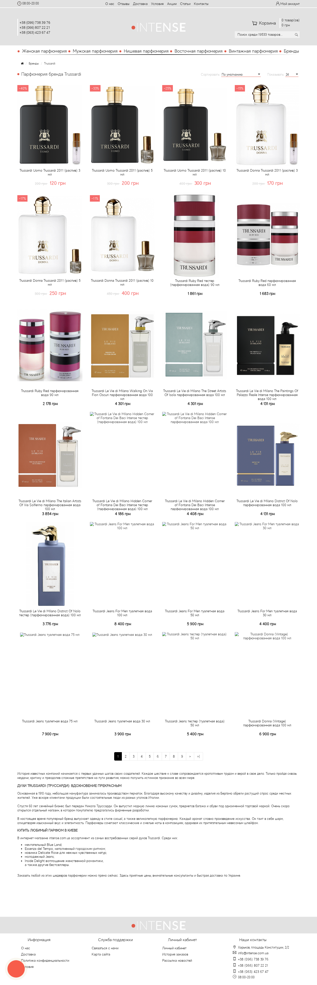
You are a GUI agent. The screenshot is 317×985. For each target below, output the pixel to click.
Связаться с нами (105, 948)
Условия (157, 4)
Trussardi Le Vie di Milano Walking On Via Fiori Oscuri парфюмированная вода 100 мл (122, 395)
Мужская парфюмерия (95, 51)
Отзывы (124, 4)
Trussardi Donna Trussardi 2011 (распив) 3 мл (267, 172)
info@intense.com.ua (253, 953)
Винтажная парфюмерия (253, 51)
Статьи (185, 4)
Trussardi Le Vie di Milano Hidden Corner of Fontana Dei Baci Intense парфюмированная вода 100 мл (195, 505)
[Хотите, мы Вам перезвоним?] (16, 969)
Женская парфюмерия (44, 51)
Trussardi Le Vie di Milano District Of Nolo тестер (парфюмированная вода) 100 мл (50, 613)
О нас (109, 4)
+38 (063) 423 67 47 (35, 32)
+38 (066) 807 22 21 (35, 27)
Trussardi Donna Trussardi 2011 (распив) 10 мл (122, 282)
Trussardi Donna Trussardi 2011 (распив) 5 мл (49, 282)
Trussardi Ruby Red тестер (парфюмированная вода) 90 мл (194, 283)
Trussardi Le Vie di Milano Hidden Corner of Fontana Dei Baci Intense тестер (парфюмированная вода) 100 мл (122, 505)
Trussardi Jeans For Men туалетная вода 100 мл (122, 613)
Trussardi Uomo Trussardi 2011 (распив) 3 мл (50, 172)
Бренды (291, 51)
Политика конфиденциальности (45, 960)
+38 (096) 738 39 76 (35, 22)
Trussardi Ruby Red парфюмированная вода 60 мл (267, 283)
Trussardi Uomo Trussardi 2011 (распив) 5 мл (122, 172)
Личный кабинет (174, 948)
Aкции (172, 4)
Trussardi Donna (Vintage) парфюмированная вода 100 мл (267, 723)
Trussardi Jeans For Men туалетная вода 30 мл (267, 613)
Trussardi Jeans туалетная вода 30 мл (122, 721)
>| (198, 756)
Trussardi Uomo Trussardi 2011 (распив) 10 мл (195, 172)
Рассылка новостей (177, 960)
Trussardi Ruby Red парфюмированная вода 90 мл (50, 393)
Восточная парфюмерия (199, 51)
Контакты (201, 4)
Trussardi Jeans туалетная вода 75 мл (50, 721)
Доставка (140, 4)
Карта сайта (101, 954)
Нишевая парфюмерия (146, 51)
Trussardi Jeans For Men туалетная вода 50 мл (194, 613)
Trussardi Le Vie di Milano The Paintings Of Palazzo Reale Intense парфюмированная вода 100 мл (267, 395)
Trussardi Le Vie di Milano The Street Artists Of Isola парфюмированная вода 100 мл (194, 393)
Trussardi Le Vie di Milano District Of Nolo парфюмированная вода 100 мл (267, 503)
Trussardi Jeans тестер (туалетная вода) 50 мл (195, 723)
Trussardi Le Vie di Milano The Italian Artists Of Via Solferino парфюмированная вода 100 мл (50, 505)
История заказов (175, 954)
